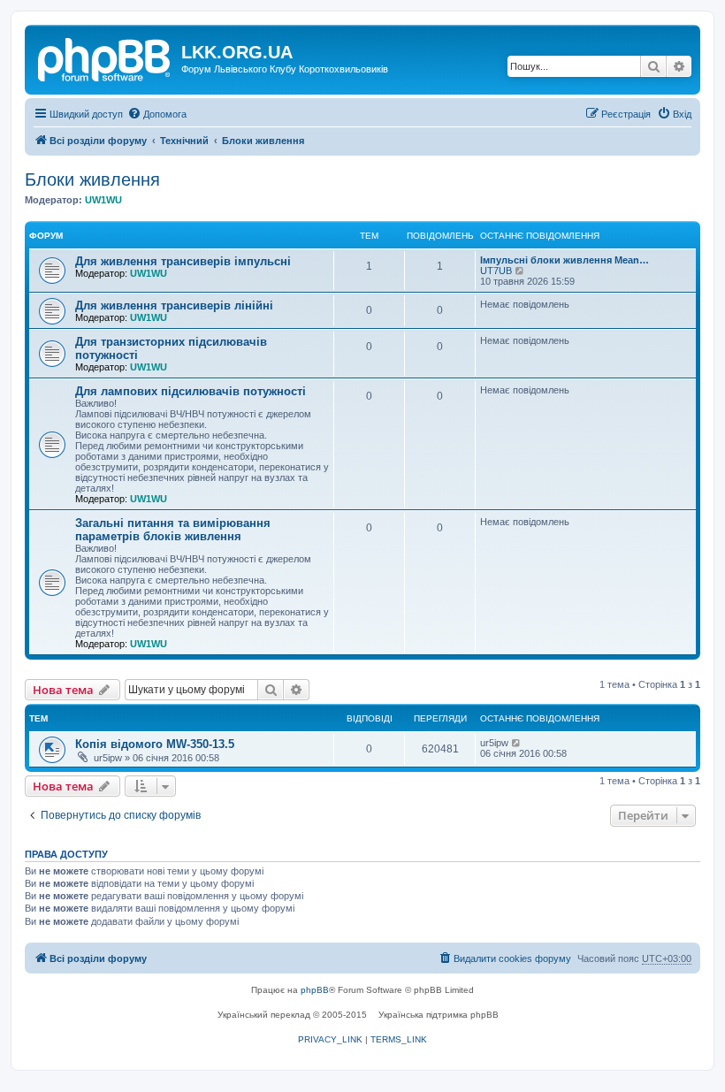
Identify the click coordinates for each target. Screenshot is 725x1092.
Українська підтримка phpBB (438, 1014)
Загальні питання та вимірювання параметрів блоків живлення (173, 529)
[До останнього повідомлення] (517, 742)
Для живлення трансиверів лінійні (174, 305)
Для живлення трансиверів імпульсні (183, 261)
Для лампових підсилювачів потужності (190, 391)
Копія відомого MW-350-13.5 (154, 744)
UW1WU (103, 200)
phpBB (315, 990)
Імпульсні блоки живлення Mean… (564, 260)
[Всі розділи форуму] (105, 57)
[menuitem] (157, 114)
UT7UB (496, 270)
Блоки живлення (92, 179)
